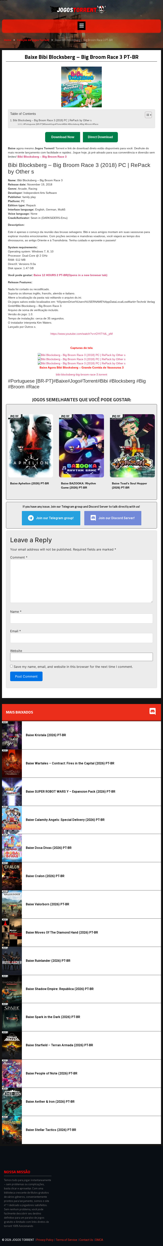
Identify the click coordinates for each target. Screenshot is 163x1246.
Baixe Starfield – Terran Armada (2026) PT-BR (59, 1045)
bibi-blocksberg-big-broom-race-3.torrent (81, 374)
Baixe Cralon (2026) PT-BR (45, 876)
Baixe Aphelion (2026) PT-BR (29, 483)
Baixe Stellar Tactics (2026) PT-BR (51, 1130)
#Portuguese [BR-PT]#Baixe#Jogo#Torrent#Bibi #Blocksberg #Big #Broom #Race (60, 124)
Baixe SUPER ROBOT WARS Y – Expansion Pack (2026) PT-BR (70, 791)
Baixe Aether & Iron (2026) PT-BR (50, 1101)
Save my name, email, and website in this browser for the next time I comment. (73, 666)
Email (15, 631)
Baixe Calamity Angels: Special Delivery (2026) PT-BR (65, 820)
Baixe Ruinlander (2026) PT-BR (48, 961)
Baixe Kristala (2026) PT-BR (46, 735)
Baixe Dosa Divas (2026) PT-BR (49, 848)
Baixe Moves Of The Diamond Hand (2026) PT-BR (62, 932)
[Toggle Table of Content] (146, 115)
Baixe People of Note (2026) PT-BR (51, 1073)
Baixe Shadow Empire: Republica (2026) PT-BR (60, 989)
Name (15, 611)
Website (16, 650)
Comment (18, 557)
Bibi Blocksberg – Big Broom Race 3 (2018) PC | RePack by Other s (52, 120)
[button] (81, 25)
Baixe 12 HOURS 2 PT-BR (70, 275)
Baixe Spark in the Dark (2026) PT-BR (53, 1017)
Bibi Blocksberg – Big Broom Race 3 (42, 156)
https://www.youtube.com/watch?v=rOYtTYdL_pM (81, 333)
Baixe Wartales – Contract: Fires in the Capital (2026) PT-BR (70, 763)
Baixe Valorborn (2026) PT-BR (47, 904)
